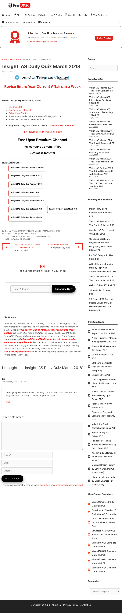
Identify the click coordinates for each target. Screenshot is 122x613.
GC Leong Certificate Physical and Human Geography (102, 367)
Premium (45, 22)
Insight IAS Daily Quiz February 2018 (27, 184)
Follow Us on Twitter (18, 113)
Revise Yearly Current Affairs (42, 146)
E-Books (57, 15)
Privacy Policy (70, 604)
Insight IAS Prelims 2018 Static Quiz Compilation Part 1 (27, 236)
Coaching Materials (77, 15)
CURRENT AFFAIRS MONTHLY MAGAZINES (36, 231)
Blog (18, 15)
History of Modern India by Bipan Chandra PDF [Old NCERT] (103, 481)
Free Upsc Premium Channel (42, 140)
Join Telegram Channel (19, 110)
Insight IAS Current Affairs (25, 234)
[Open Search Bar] (119, 22)
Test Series (98, 15)
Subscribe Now (64, 288)
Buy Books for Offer (42, 152)
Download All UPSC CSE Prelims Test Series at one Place (104, 534)
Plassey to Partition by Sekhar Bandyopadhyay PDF (103, 416)
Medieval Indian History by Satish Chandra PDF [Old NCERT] (103, 469)
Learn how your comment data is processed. (61, 485)
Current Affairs (11, 22)
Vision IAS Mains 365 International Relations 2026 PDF (100, 100)
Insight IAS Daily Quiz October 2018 (26, 209)
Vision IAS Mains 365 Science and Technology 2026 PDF (101, 112)
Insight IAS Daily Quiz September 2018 (27, 200)
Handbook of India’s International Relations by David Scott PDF (104, 444)
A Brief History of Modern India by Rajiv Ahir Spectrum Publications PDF (102, 268)
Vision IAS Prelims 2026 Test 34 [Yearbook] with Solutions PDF (101, 183)
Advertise (30, 22)
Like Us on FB (15, 107)
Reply (8, 402)
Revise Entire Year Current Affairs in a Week (42, 86)
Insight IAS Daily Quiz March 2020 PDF (27, 167)
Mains (44, 15)
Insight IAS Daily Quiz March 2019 (25, 175)
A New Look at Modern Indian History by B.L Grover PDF (103, 395)
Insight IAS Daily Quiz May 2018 (63, 209)
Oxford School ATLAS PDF (102, 285)
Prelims (31, 15)
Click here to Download (62, 125)
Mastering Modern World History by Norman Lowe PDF (104, 383)
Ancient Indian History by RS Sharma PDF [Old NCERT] (104, 457)
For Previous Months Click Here (42, 131)
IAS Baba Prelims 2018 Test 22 (17, 239)
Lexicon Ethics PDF (101, 375)
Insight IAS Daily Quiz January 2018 (26, 217)
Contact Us (85, 604)
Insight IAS (9, 234)
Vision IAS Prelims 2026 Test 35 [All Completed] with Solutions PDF (101, 171)
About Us (56, 604)
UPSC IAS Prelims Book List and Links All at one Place (103, 522)
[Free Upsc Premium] (61, 37)
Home (7, 15)
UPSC (58, 231)
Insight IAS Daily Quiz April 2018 (25, 192)
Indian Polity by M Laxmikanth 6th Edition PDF (100, 212)
